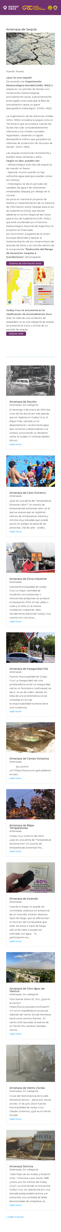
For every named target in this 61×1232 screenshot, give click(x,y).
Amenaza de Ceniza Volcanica (29, 758)
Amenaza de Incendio (23, 898)
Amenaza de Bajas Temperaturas (21, 827)
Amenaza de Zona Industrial (28, 578)
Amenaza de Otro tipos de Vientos (27, 990)
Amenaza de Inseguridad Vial (28, 668)
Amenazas (15, 404)
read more (15, 444)
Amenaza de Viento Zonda (27, 1087)
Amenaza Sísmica (21, 1166)
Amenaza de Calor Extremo (27, 492)
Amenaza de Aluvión (23, 401)
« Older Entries (15, 1217)
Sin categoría (30, 404)
